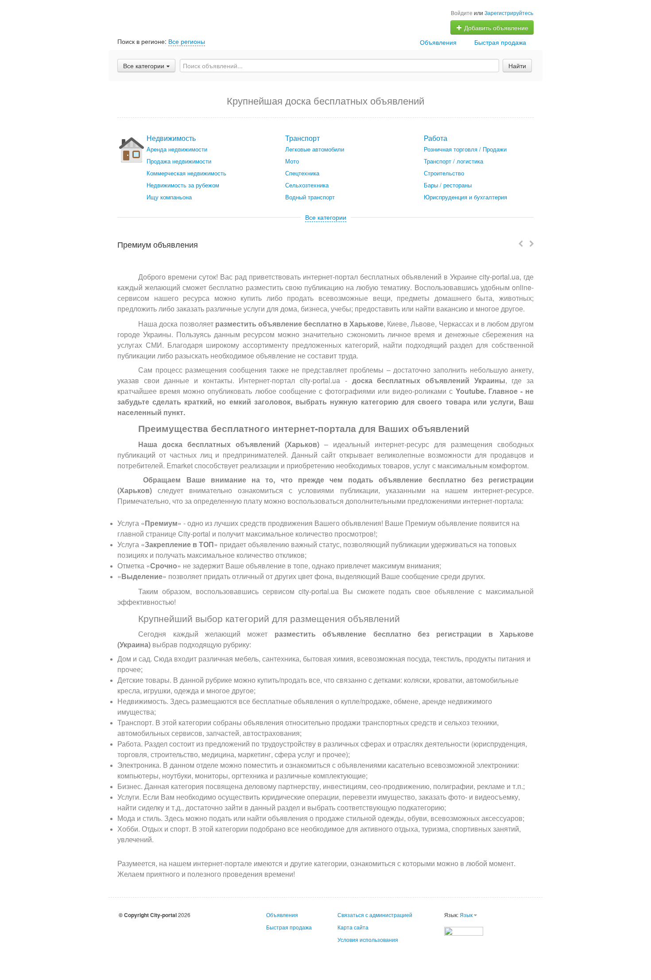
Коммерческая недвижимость (186, 173)
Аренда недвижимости (177, 149)
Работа (435, 138)
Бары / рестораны (448, 185)
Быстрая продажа (500, 42)
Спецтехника (302, 173)
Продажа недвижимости (179, 161)
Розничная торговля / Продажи (465, 149)
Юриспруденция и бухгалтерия (465, 197)
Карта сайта (352, 927)
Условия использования (367, 939)
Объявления (438, 42)
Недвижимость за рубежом (183, 185)
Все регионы (186, 41)
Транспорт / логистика (453, 161)
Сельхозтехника (307, 185)
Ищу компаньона (169, 197)
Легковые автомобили (314, 149)
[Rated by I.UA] (463, 930)
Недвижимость (171, 138)
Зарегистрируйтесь (508, 12)
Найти (517, 65)
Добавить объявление (495, 27)
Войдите (462, 12)
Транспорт (302, 138)
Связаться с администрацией (374, 914)
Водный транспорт (310, 197)
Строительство (444, 173)
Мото (292, 161)
